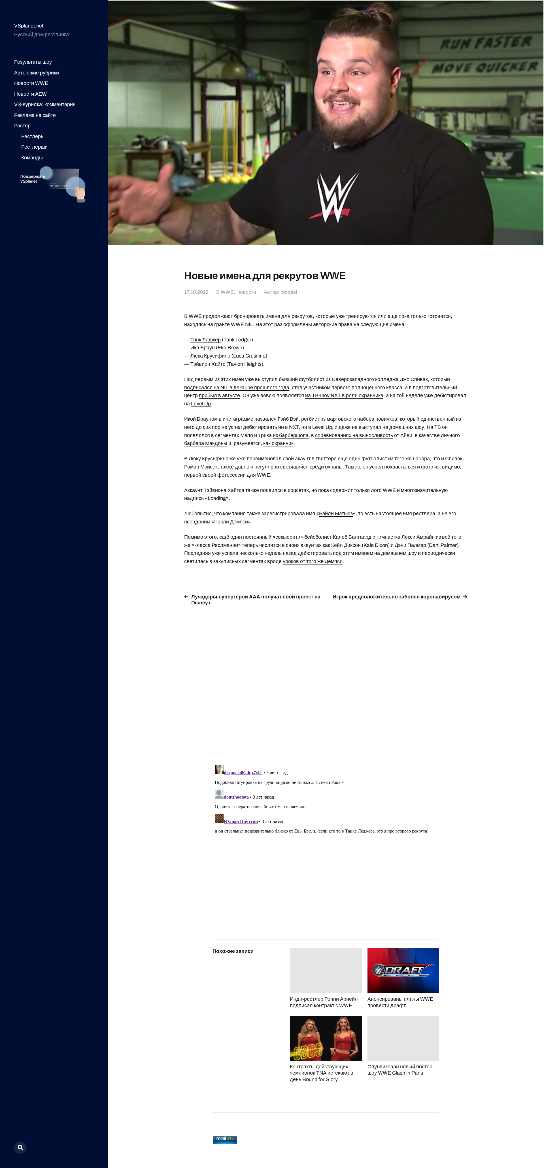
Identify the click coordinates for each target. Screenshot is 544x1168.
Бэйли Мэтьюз (336, 513)
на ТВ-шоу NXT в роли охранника (344, 395)
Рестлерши (34, 147)
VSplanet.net (28, 26)
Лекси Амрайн (418, 537)
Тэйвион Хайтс (207, 364)
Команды (32, 158)
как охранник (278, 443)
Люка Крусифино (210, 356)
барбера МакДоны (205, 443)
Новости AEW (30, 94)
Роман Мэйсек (201, 467)
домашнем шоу (399, 553)
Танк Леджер (205, 340)
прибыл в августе (219, 395)
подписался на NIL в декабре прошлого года (236, 387)
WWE (227, 292)
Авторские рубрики (36, 73)
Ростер (22, 126)
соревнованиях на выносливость (354, 435)
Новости (246, 292)
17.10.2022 (196, 292)
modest (288, 292)
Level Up (201, 404)
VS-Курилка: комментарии (45, 104)
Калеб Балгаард (352, 537)
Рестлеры (32, 136)
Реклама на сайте (35, 115)
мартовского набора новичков (362, 419)
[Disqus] (325, 682)
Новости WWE (31, 83)
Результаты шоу (33, 62)
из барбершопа (291, 435)
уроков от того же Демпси (313, 561)
